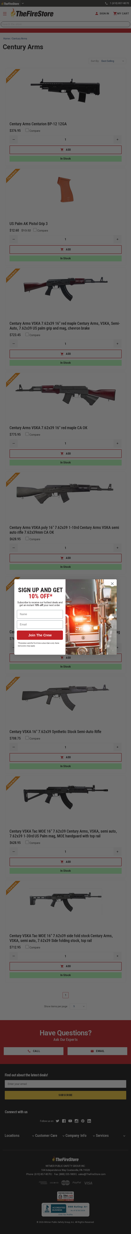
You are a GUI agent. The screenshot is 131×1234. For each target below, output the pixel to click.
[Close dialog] (112, 584)
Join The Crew (40, 635)
